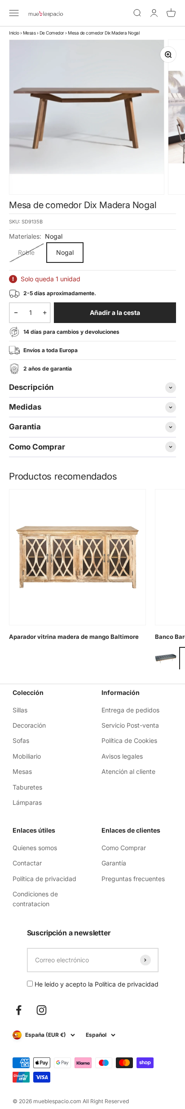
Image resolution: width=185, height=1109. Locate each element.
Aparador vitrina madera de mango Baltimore (74, 636)
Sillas (20, 710)
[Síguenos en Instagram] (41, 1010)
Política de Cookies (129, 740)
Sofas (21, 740)
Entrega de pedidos (130, 710)
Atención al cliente (128, 771)
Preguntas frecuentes (133, 878)
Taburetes (27, 787)
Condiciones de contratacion (35, 899)
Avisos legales (122, 756)
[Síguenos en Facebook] (19, 1010)
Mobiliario (27, 756)
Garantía (113, 863)
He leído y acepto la (96, 984)
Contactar (27, 863)
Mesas (29, 32)
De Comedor (52, 32)
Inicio (14, 32)
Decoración (29, 725)
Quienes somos (35, 847)
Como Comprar (123, 847)
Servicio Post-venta (130, 725)
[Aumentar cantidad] (45, 312)
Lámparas (27, 802)
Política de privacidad (44, 878)
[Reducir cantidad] (16, 312)
